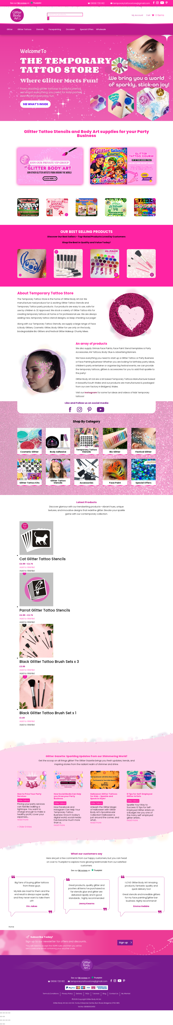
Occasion (70, 29)
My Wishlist (125, 993)
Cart (148, 15)
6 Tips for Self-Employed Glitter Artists (139, 795)
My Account (137, 15)
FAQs (87, 993)
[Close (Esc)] (1, 1012)
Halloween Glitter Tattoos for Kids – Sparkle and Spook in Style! (103, 796)
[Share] (4, 1012)
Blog (104, 993)
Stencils (40, 29)
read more (22, 819)
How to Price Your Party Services (29, 795)
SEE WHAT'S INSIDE (35, 104)
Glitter (10, 29)
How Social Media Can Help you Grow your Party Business (67, 796)
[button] (27, 567)
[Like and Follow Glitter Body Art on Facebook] (153, 2)
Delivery (79, 993)
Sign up (123, 942)
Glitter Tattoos (24, 29)
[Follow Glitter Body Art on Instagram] (157, 2)
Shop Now (29, 444)
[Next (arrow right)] (4, 1016)
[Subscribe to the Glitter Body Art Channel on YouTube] (162, 2)
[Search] (48, 18)
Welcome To (33, 51)
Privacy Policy (67, 993)
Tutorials (95, 993)
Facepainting (55, 29)
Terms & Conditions (51, 993)
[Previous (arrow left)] (1, 1016)
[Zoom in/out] (9, 1012)
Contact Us (113, 993)
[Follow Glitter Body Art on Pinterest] (167, 2)
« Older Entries (24, 826)
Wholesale (101, 29)
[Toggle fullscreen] (6, 1012)
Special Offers (86, 29)
